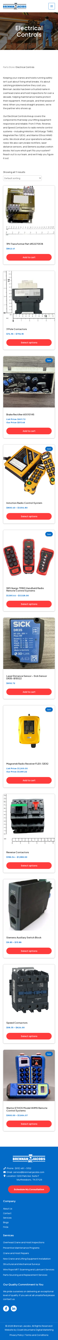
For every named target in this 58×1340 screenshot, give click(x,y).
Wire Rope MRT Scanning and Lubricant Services (28, 1269)
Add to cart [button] (29, 257)
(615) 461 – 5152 (23, 1168)
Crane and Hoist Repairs (16, 1253)
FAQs (5, 1226)
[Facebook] (6, 1308)
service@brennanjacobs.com (28, 1172)
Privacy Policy (17, 1334)
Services (7, 1217)
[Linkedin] (14, 1308)
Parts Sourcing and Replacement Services (25, 1274)
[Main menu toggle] (51, 6)
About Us (7, 1208)
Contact (7, 1213)
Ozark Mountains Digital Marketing (35, 1329)
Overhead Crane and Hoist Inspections (23, 1242)
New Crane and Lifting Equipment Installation (27, 1258)
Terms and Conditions (36, 1334)
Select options (29, 342)
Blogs (6, 1222)
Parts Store (8, 67)
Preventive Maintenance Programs (21, 1247)
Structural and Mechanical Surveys (21, 1264)
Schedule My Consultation (29, 1189)
